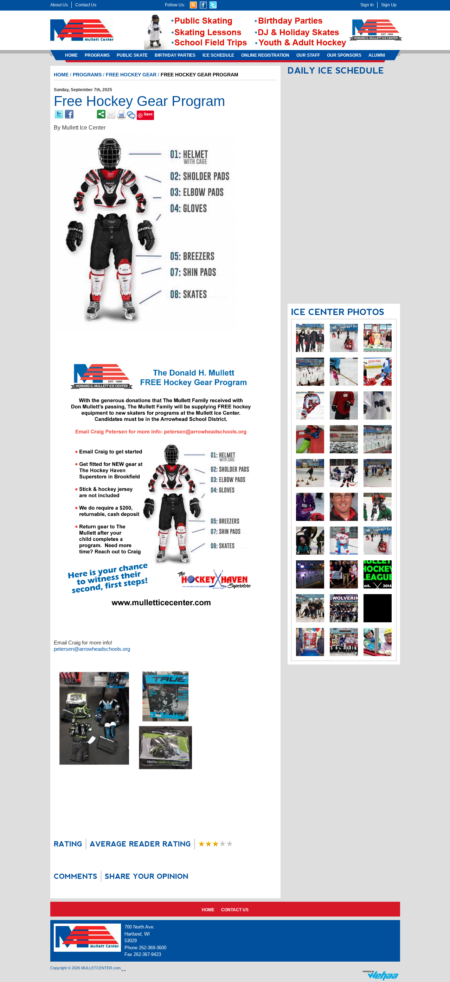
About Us (59, 4)
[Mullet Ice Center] (82, 30)
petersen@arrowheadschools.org (92, 649)
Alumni (376, 55)
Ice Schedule (218, 55)
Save (148, 114)
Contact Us (85, 4)
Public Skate (132, 55)
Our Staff (308, 55)
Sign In (367, 4)
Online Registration (265, 55)
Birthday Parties (175, 55)
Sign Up (389, 4)
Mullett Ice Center (83, 128)
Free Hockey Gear (131, 74)
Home (71, 55)
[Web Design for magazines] (380, 975)
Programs (97, 55)
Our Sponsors (344, 55)
